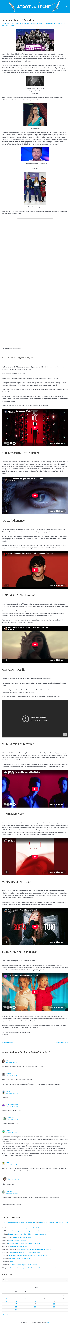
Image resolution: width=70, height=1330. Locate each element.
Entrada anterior (7, 1042)
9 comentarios (6, 23)
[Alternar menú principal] (66, 6)
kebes (48, 1322)
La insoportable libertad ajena (22, 1237)
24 (16, 1307)
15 (63, 1301)
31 (16, 1310)
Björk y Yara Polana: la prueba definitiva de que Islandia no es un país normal (32, 1268)
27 (44, 1307)
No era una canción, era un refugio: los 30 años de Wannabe (25, 1228)
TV (43, 23)
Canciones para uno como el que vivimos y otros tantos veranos (31, 1231)
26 (35, 1307)
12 (35, 1301)
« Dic (3, 1315)
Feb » (7, 1315)
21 (54, 1304)
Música (21, 23)
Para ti (11, 1262)
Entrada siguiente (62, 1042)
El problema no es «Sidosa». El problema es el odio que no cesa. (28, 1255)
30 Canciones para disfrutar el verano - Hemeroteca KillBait (19, 1222)
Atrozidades (15, 23)
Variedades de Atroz (51, 23)
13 (44, 1301)
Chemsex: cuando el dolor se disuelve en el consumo (24, 1243)
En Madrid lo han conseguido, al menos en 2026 (23, 1265)
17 (16, 1304)
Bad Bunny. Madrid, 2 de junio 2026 (19, 1258)
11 (25, 1301)
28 (54, 1307)
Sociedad (39, 23)
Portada (26, 23)
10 (16, 1301)
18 (25, 1304)
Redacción (33, 23)
